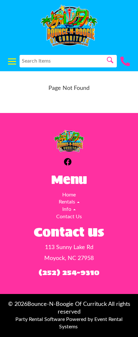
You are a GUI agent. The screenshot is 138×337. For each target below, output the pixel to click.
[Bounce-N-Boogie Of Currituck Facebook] (68, 163)
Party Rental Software (40, 319)
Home (69, 194)
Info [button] (67, 209)
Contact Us (69, 216)
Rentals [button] (67, 201)
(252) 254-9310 (69, 272)
